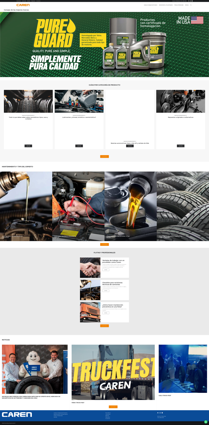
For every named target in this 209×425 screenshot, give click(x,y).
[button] (189, 1)
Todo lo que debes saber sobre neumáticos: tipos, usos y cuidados (28, 118)
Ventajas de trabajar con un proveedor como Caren (113, 261)
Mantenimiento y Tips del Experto (61, 414)
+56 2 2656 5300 (183, 0)
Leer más (28, 145)
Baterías (28, 0)
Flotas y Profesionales (58, 415)
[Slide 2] (103, 79)
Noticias (55, 417)
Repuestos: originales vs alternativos (180, 117)
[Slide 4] (105, 79)
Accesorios (38, 0)
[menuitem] (189, 1)
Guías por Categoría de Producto (28, 115)
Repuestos (33, 0)
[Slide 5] (106, 79)
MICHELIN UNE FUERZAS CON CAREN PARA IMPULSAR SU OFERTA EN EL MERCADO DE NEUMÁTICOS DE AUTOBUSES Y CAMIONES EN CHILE (31, 397)
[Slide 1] (102, 79)
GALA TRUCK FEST (165, 395)
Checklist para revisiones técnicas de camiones (112, 284)
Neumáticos (18, 0)
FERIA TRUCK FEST (78, 402)
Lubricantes (24, 0)
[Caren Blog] (23, 5)
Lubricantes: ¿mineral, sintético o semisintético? (79, 117)
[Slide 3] (104, 79)
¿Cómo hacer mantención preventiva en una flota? (112, 306)
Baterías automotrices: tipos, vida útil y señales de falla (130, 143)
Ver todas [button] (104, 156)
